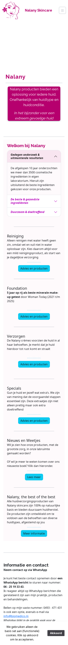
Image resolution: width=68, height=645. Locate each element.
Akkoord (56, 633)
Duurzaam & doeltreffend (27, 212)
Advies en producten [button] (34, 268)
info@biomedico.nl (15, 616)
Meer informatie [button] (34, 533)
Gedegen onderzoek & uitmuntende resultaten (27, 156)
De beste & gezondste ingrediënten (25, 201)
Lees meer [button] (34, 477)
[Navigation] (62, 10)
